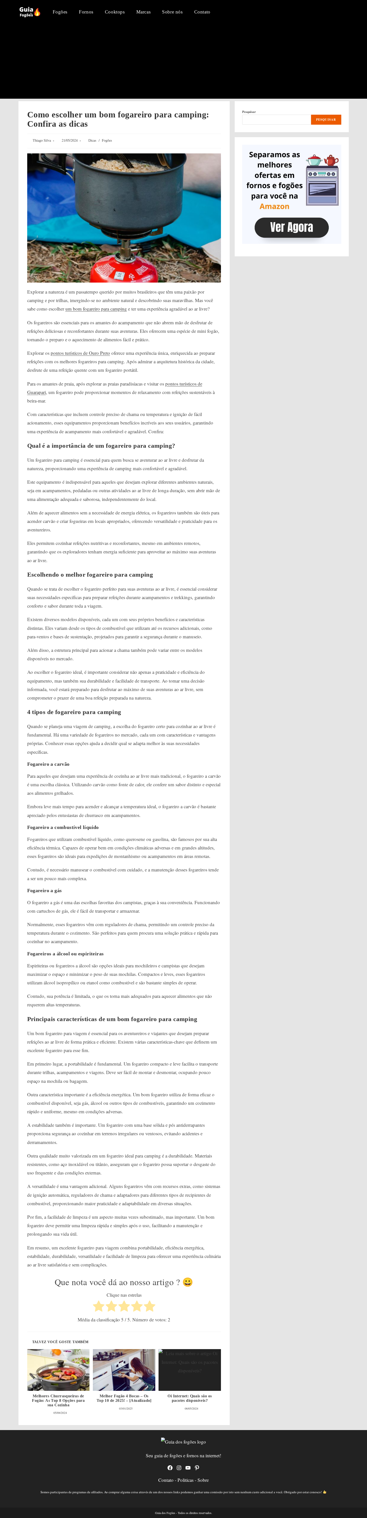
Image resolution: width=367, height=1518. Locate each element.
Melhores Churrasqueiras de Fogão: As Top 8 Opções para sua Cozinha (58, 1400)
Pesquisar (249, 111)
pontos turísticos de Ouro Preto (80, 353)
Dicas (92, 140)
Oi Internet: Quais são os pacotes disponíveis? (190, 1398)
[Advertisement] (183, 61)
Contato (166, 1480)
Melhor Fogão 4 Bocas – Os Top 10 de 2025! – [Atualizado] (124, 1398)
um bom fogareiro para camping (96, 309)
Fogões (107, 140)
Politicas (186, 1480)
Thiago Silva (42, 140)
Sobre (203, 1480)
